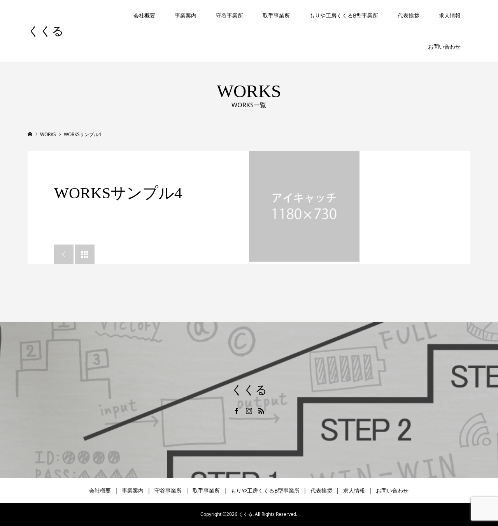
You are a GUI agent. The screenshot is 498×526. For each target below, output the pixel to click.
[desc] (304, 206)
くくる (46, 30)
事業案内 (185, 15)
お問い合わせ (444, 46)
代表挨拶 (408, 15)
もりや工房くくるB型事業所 (343, 15)
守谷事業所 (229, 15)
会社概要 (144, 15)
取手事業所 (276, 15)
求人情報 (450, 15)
